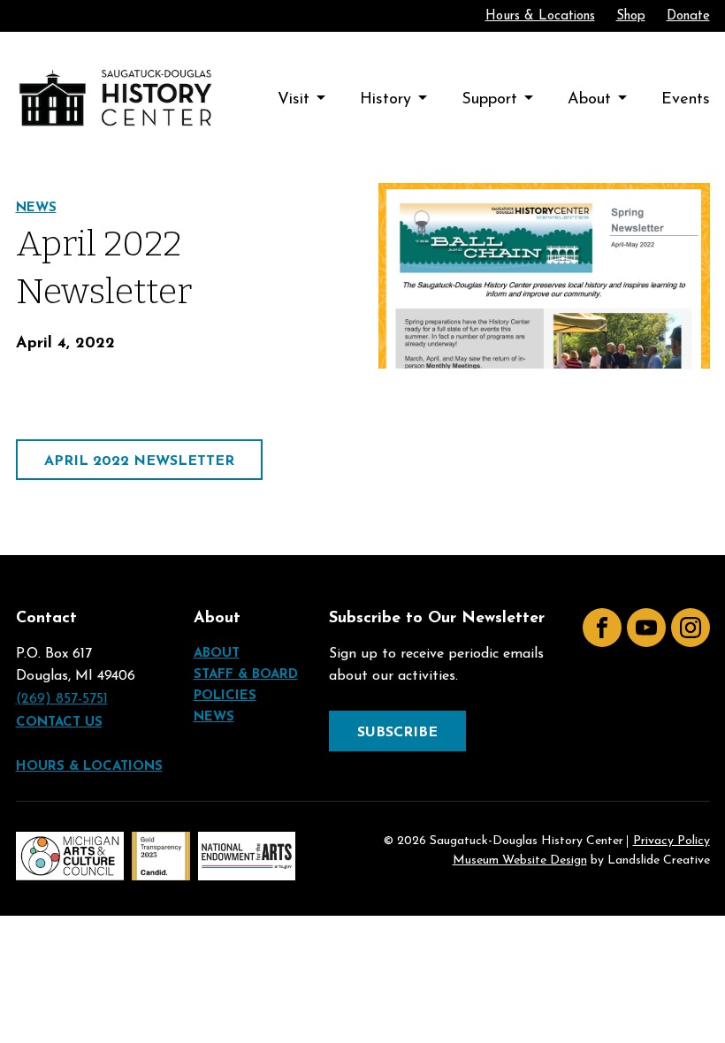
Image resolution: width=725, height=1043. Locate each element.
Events (685, 100)
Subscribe (397, 733)
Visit (293, 100)
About (589, 100)
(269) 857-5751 (62, 699)
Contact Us (59, 722)
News (36, 208)
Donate (688, 16)
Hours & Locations (540, 16)
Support (489, 100)
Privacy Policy (671, 841)
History (385, 100)
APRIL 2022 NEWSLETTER (139, 461)
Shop (630, 16)
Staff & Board (246, 674)
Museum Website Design (520, 860)
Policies (225, 696)
